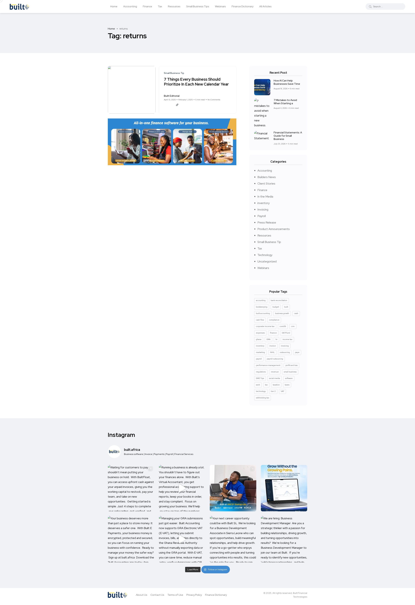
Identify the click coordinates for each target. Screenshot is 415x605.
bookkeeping (261, 307)
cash (296, 313)
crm (293, 326)
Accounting (130, 6)
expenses (260, 333)
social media (274, 378)
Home (113, 6)
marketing (260, 352)
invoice (272, 346)
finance (273, 333)
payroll (259, 359)
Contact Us (157, 595)
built (286, 307)
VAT (282, 391)
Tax (160, 6)
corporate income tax (265, 326)
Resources (174, 6)
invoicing (285, 346)
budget (276, 307)
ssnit (258, 384)
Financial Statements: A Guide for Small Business (288, 136)
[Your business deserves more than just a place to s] (131, 539)
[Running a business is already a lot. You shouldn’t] (182, 488)
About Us (141, 595)
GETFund (286, 333)
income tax (287, 339)
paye (297, 352)
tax (266, 384)
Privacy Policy (194, 595)
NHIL (272, 352)
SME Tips (260, 378)
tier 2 (273, 391)
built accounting (263, 313)
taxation (276, 384)
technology (261, 391)
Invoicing (262, 209)
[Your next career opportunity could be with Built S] (233, 539)
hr (276, 339)
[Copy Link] (177, 105)
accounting (261, 300)
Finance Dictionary (242, 6)
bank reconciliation (279, 300)
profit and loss (291, 365)
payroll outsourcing (275, 359)
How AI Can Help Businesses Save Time (287, 82)
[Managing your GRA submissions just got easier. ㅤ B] (182, 539)
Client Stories (266, 183)
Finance (147, 6)
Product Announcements (273, 229)
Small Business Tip (269, 242)
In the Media (265, 196)
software (289, 378)
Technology (264, 255)
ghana (258, 339)
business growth (282, 313)
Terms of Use (175, 595)
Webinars (220, 6)
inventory (263, 203)
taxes (287, 384)
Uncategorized (267, 261)
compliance (274, 320)
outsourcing (285, 352)
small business (290, 371)
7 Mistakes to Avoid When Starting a (285, 101)
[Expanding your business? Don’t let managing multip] (284, 488)
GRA (268, 339)
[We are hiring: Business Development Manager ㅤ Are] (284, 539)
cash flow (260, 320)
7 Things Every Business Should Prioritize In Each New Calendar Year (196, 82)
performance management (268, 365)
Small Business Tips (197, 6)
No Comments (214, 99)
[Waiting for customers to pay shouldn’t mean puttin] (131, 488)
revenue (275, 371)
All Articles (265, 6)
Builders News (266, 177)
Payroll (261, 216)
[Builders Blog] (19, 6)
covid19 (283, 326)
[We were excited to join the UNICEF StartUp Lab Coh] (233, 488)
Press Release (266, 222)
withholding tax (262, 397)
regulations (261, 371)
